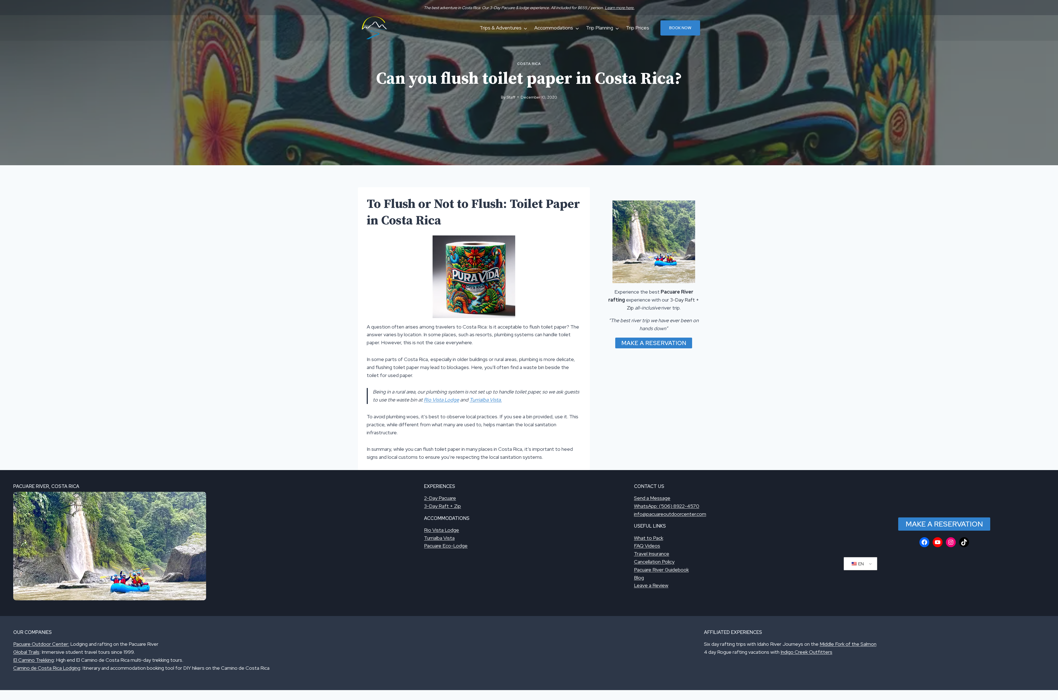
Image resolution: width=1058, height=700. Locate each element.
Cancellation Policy (654, 561)
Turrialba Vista (439, 538)
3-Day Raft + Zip (442, 506)
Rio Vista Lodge (441, 400)
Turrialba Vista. (485, 400)
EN (860, 564)
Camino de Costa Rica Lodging (46, 668)
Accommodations (553, 28)
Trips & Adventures (501, 28)
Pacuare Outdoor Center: (41, 644)
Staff (510, 97)
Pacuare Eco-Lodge (446, 545)
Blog (639, 577)
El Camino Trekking (33, 660)
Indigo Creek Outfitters (806, 652)
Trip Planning (599, 28)
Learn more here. (620, 7)
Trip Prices (637, 28)
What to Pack (648, 538)
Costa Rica (529, 63)
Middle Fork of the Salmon (848, 644)
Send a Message (652, 498)
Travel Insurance (651, 553)
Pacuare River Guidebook (661, 569)
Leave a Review (651, 585)
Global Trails (26, 652)
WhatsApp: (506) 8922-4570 (666, 506)
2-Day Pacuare (440, 498)
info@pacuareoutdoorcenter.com (670, 514)
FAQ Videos (647, 545)
